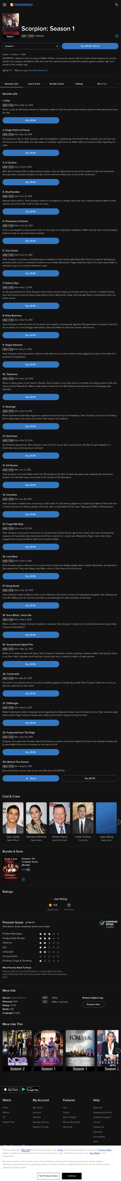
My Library (38, 1107)
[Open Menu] (4, 4)
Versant (25, 1150)
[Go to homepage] (21, 5)
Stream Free (8, 1122)
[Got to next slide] (118, 822)
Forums (96, 1122)
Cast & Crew (34, 83)
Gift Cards (67, 1127)
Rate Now (69, 909)
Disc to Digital (69, 1117)
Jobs (95, 1141)
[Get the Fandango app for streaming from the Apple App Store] (11, 1089)
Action (14, 997)
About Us (97, 1107)
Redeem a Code (41, 1127)
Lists (65, 1107)
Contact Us (98, 1127)
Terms (60, 1150)
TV (4, 1117)
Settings (37, 1117)
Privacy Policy (105, 1150)
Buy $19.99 (95, 46)
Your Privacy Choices (48, 1176)
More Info (102, 83)
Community (52, 909)
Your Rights (95, 1153)
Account (37, 1112)
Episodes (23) (11, 83)
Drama (22, 997)
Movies (6, 1112)
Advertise (97, 1132)
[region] (60, 1163)
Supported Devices (102, 1112)
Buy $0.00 (90, 778)
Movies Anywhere (71, 1122)
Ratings (79, 83)
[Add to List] (116, 36)
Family (66, 1112)
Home (6, 1107)
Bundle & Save (57, 83)
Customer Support (102, 1117)
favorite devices (37, 70)
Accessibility (99, 1136)
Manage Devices (41, 1122)
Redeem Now (93, 1004)
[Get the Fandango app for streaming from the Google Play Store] (30, 1089)
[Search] (117, 5)
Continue (72, 1176)
